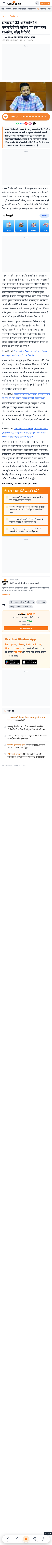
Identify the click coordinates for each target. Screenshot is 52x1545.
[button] (26, 96)
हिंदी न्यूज (18, 651)
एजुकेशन (12, 644)
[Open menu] (4, 3)
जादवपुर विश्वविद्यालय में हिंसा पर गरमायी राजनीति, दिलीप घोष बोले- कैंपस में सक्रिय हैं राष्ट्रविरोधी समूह (27, 509)
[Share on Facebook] (21, 123)
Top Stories (14, 16)
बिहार (15, 9)
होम (3, 9)
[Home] (14, 3)
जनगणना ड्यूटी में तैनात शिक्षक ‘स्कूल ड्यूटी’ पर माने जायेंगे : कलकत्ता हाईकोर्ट (26, 498)
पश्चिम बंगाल (31, 9)
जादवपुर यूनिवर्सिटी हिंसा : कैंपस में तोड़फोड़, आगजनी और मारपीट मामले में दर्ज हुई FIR (25, 530)
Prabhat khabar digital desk (21, 37)
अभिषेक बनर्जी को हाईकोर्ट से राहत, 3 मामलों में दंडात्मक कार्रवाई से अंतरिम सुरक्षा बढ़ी (26, 520)
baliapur (41, 602)
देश (6, 644)
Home (4, 16)
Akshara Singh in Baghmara (22, 602)
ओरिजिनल (43, 9)
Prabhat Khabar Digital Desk (26, 583)
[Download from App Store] (29, 662)
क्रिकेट (8, 648)
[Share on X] (34, 123)
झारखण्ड (8, 9)
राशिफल (15, 648)
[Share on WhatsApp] (17, 123)
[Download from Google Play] (12, 662)
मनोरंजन (20, 644)
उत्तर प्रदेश (22, 9)
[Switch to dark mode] (37, 3)
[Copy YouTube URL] (26, 123)
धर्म (40, 644)
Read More (6, 594)
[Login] (26, 1539)
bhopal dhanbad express (20, 606)
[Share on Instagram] (30, 123)
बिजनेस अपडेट (31, 644)
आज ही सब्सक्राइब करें (26, 628)
